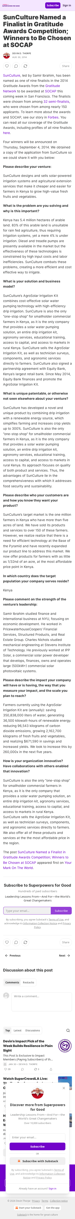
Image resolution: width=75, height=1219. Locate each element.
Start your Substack (30, 1207)
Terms (45, 1200)
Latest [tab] (18, 1030)
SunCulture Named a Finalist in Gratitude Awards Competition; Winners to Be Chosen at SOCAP (35, 857)
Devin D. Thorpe (21, 53)
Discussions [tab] (32, 1030)
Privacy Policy (44, 1177)
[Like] (7, 66)
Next (62, 955)
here (6, 133)
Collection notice (59, 1200)
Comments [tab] (12, 982)
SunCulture (11, 75)
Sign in (67, 5)
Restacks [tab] (28, 982)
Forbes (53, 117)
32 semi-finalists (56, 101)
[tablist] (19, 982)
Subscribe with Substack (40, 1161)
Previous (15, 955)
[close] (64, 1088)
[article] (37, 1055)
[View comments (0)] (16, 66)
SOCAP (50, 91)
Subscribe (53, 5)
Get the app (53, 1207)
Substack (22, 1214)
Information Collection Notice (40, 923)
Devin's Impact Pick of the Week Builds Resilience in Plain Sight (28, 1045)
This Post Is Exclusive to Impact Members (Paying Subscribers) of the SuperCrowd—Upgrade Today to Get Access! (27, 1057)
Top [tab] (7, 1030)
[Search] (68, 1030)
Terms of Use (56, 919)
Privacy (36, 1200)
